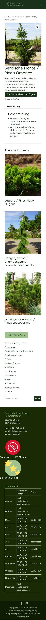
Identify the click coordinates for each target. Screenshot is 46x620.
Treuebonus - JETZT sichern (14, 457)
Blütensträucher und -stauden (19, 351)
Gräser (8, 359)
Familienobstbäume (14, 355)
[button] (37, 27)
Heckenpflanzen (12, 363)
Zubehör (9, 391)
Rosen (7, 379)
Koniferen (15, 17)
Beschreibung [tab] (13, 106)
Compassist (10, 613)
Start (7, 17)
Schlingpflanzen (12, 387)
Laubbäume (10, 371)
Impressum (22, 613)
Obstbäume (10, 375)
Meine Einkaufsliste (16, 335)
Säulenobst (10, 383)
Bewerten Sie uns (9, 477)
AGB (31, 613)
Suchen (37, 398)
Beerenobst (10, 347)
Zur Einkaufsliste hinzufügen (21, 94)
